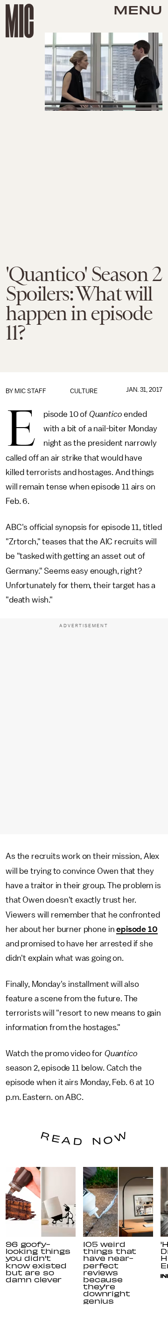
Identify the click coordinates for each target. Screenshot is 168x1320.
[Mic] (20, 21)
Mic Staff (30, 391)
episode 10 (136, 929)
